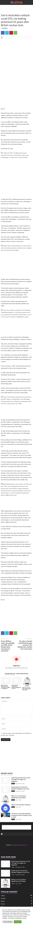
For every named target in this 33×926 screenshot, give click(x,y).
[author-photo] (16, 659)
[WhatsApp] (15, 33)
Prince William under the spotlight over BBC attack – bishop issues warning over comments (7, 646)
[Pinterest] (11, 33)
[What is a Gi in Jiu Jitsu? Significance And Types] (27, 682)
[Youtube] (22, 848)
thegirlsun (4, 28)
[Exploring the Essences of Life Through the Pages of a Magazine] (6, 680)
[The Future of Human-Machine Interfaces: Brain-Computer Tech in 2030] (5, 815)
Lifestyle (3, 898)
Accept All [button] (17, 922)
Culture (3, 895)
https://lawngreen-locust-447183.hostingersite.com (16, 667)
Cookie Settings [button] (7, 922)
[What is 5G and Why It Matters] (5, 808)
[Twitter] (7, 33)
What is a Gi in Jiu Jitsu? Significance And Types (26, 688)
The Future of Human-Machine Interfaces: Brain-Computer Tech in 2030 (21, 815)
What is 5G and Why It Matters (21, 805)
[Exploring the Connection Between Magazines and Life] (16, 680)
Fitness (3, 904)
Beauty (3, 901)
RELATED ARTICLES (10, 673)
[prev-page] (15, 693)
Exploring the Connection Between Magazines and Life (16, 686)
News (13, 783)
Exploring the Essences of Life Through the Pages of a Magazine (5, 686)
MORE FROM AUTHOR (22, 673)
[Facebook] (3, 33)
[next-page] (18, 693)
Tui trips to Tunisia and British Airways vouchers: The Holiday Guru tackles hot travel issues (25, 645)
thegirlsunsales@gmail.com (19, 845)
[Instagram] (15, 848)
